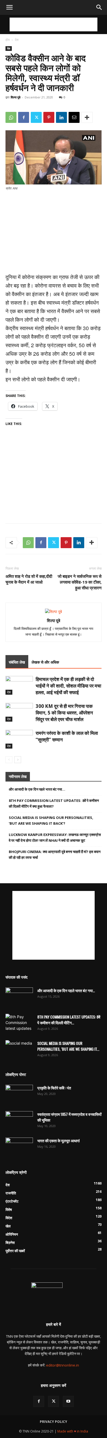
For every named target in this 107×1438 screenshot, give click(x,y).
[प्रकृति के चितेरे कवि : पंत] (19, 1094)
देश (17, 39)
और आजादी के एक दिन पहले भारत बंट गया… (37, 789)
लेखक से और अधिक (45, 662)
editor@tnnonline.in (62, 1365)
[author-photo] (53, 611)
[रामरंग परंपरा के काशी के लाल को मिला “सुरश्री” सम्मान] (19, 739)
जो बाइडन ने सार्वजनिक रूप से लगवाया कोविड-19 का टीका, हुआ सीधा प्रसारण (80, 581)
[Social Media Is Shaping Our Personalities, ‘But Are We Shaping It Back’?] (19, 1049)
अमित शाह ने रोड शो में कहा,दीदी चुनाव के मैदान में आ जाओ (28, 579)
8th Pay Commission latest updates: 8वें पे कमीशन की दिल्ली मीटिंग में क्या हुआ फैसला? (54, 803)
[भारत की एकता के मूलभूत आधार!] (19, 1147)
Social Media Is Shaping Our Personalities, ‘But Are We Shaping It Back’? (51, 820)
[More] (87, 117)
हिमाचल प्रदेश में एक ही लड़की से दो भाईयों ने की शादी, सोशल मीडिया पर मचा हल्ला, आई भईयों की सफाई (68, 685)
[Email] (74, 117)
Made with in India (72, 1431)
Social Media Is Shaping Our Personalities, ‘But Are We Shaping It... (68, 1046)
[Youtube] (68, 1401)
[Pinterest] (48, 117)
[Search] (99, 7)
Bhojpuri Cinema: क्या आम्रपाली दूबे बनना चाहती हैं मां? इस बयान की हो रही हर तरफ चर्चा (54, 854)
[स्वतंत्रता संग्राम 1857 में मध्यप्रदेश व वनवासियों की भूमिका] (19, 1120)
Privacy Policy (53, 1421)
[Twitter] (36, 117)
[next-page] (17, 759)
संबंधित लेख (17, 662)
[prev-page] (8, 759)
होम (7, 39)
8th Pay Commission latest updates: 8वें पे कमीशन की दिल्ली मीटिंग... (68, 1019)
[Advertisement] (53, 24)
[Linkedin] (61, 117)
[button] (9, 7)
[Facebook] (23, 117)
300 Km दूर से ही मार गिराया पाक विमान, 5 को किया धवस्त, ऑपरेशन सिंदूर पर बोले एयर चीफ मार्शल (64, 712)
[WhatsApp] (10, 117)
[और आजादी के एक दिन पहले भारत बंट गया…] (19, 997)
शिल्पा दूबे (15, 97)
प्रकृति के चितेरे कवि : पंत (54, 1088)
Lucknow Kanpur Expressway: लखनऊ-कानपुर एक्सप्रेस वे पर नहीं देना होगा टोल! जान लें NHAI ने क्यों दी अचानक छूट (55, 837)
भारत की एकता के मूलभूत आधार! (58, 1140)
